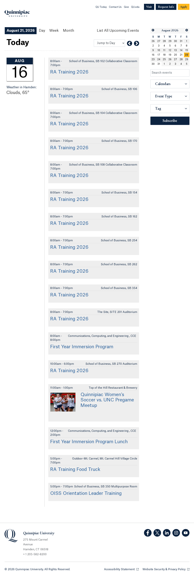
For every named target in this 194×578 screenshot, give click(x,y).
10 (158, 50)
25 (164, 59)
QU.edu (135, 7)
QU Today (101, 7)
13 (175, 50)
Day (42, 30)
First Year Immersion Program (81, 347)
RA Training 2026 (69, 72)
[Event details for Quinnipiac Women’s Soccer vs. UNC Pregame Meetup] (62, 402)
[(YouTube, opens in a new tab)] (185, 533)
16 (153, 55)
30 (175, 41)
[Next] (136, 43)
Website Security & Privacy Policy (165, 569)
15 (186, 50)
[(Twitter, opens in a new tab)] (157, 533)
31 (181, 41)
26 (153, 41)
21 (181, 55)
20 (175, 55)
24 (158, 59)
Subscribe (170, 121)
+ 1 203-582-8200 (35, 554)
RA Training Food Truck (75, 469)
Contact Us (115, 7)
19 (170, 55)
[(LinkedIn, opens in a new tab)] (167, 533)
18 (164, 55)
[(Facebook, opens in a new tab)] (148, 533)
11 (164, 50)
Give (126, 7)
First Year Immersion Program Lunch (89, 442)
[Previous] (129, 43)
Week (54, 30)
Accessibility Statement (121, 569)
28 (164, 41)
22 (186, 55)
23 (153, 59)
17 (158, 55)
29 (169, 41)
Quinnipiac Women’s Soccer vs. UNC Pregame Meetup (107, 400)
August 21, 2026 (21, 30)
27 (158, 41)
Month (68, 30)
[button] (153, 30)
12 (170, 50)
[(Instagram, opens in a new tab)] (176, 533)
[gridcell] (187, 55)
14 (181, 50)
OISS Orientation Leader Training (86, 493)
